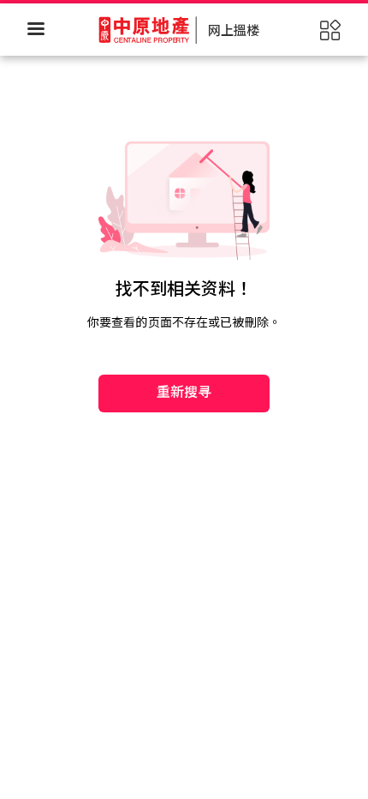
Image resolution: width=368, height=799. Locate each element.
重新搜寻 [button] (184, 392)
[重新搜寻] (184, 339)
